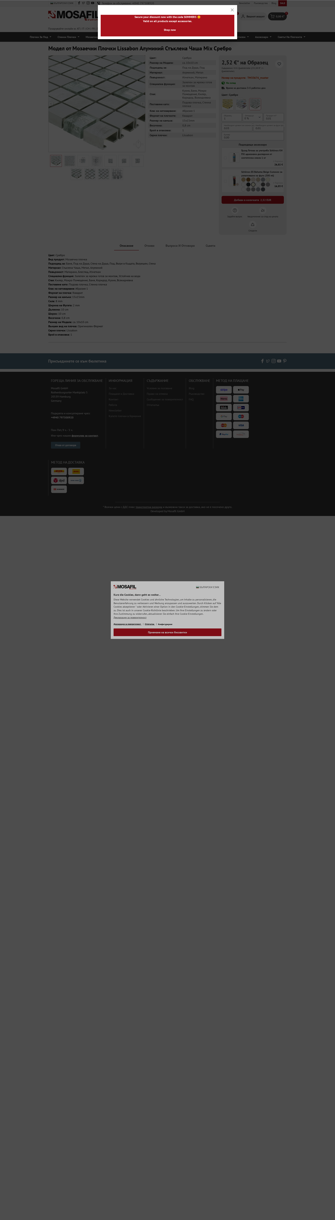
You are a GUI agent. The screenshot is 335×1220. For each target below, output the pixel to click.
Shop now (170, 30)
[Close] (232, 10)
